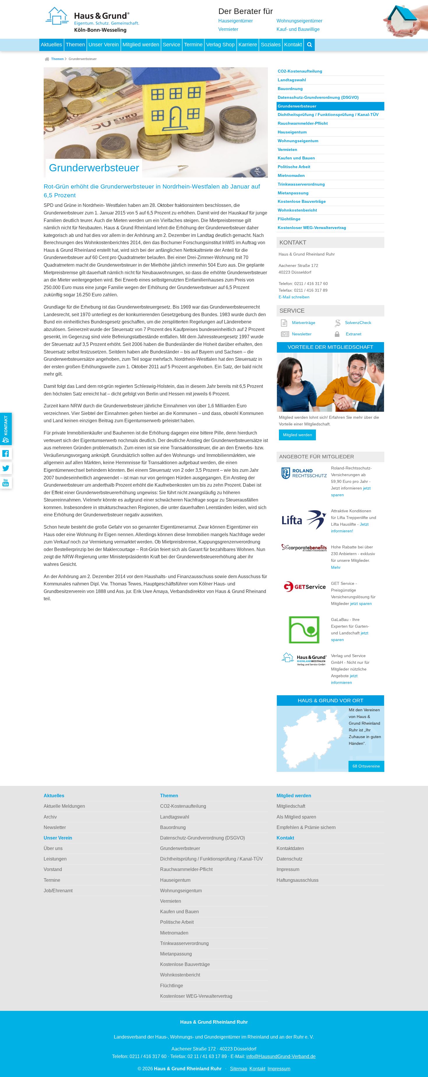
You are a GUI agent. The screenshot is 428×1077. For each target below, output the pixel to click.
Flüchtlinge (289, 219)
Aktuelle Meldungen (64, 806)
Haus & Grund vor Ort (330, 700)
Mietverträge (303, 322)
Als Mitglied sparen (296, 816)
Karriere (247, 44)
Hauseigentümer (235, 20)
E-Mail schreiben (294, 297)
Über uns (53, 848)
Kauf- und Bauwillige (298, 29)
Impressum (288, 869)
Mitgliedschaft (291, 806)
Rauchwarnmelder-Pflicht (303, 123)
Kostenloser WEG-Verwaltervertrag (312, 227)
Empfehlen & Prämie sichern (306, 827)
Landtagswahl (292, 80)
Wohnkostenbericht (297, 210)
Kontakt (293, 44)
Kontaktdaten (290, 848)
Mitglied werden (141, 44)
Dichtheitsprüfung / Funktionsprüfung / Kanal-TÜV (328, 114)
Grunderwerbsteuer (83, 59)
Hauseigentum (292, 132)
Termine (193, 44)
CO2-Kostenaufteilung (300, 71)
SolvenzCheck (358, 322)
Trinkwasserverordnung (301, 184)
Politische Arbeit (294, 166)
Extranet (353, 334)
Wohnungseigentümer (299, 20)
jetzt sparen (361, 603)
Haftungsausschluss (298, 880)
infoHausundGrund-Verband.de (281, 1056)
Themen (75, 44)
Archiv (50, 816)
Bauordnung (290, 88)
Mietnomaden (291, 175)
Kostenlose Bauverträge (302, 201)
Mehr (336, 567)
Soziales (271, 44)
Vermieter (228, 29)
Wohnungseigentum (298, 140)
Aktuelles (51, 44)
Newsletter (302, 334)
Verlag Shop (220, 44)
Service (171, 44)
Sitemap (238, 1068)
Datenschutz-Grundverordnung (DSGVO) (318, 97)
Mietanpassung (293, 193)
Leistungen (55, 858)
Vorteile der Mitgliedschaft (330, 347)
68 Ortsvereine (366, 766)
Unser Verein (104, 44)
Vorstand (53, 869)
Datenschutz (290, 858)
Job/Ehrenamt (58, 890)
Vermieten (287, 149)
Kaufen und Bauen (296, 158)
